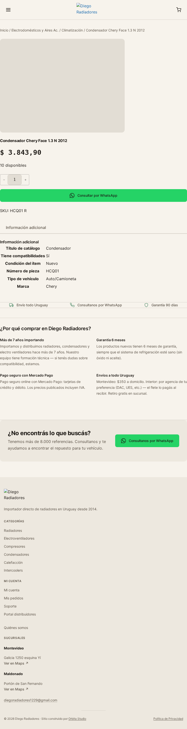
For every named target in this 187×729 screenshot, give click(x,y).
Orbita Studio (77, 718)
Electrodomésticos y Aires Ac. (34, 30)
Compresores (14, 546)
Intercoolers (13, 570)
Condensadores (16, 554)
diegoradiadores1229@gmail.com (30, 700)
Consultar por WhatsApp (97, 195)
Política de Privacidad (168, 718)
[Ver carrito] (178, 9)
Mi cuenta (11, 590)
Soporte (10, 606)
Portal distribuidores (20, 614)
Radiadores (13, 530)
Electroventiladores (19, 538)
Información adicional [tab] (26, 227)
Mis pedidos (13, 598)
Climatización (72, 30)
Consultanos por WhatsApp (151, 441)
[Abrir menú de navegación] (8, 9)
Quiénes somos (16, 628)
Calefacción (13, 562)
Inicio (4, 30)
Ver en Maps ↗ (16, 663)
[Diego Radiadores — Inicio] (93, 10)
